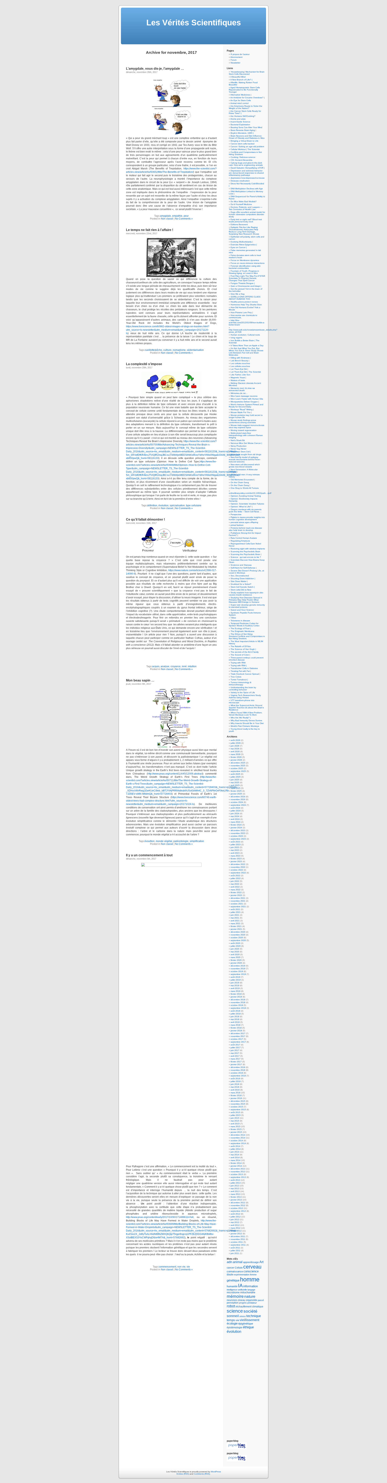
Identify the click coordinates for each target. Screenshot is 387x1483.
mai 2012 (235, 1222)
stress (242, 1316)
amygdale (165, 215)
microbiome (233, 1292)
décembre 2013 (238, 1169)
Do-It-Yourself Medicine (241, 204)
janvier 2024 (236, 827)
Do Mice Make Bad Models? (244, 201)
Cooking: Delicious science (243, 157)
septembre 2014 (238, 1143)
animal (237, 1262)
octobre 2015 (237, 1107)
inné (184, 666)
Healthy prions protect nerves (244, 302)
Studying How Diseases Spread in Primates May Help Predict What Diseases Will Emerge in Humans (245, 600)
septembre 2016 (238, 1076)
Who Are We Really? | (241, 718)
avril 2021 (235, 921)
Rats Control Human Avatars (244, 538)
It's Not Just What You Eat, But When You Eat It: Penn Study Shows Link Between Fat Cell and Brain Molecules (246, 351)
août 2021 (235, 909)
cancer (230, 1267)
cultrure (167, 350)
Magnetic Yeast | (238, 377)
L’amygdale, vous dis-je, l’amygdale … (155, 68)
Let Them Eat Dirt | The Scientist (246, 372)
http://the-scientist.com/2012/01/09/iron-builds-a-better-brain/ (247, 322)
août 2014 (235, 1146)
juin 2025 (235, 780)
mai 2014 (235, 1155)
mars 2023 (235, 856)
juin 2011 (235, 1253)
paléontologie (180, 841)
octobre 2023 (237, 836)
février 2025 (236, 791)
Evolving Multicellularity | (242, 242)
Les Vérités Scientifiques (193, 22)
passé (261, 1300)
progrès (243, 1303)
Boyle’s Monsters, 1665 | (242, 133)
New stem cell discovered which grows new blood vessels (244, 465)
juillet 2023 (236, 844)
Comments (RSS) (202, 1474)
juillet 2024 (236, 811)
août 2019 (235, 977)
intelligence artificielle (237, 1289)
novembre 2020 (238, 935)
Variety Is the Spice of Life (243, 692)
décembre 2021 (238, 898)
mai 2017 (235, 1053)
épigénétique (245, 1323)
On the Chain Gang (240, 482)
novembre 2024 (238, 799)
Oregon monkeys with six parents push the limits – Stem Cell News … (245, 510)
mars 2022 (235, 890)
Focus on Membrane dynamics (245, 260)
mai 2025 (235, 782)
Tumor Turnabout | (239, 679)
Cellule (239, 1267)
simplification (197, 841)
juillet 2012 (236, 1217)
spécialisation (177, 505)
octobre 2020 (237, 937)
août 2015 (235, 1112)
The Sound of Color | (240, 655)
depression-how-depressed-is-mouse (248, 178)
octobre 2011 (237, 1242)
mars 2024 (235, 822)
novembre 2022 (238, 867)
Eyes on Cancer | (239, 247)
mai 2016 (235, 1087)
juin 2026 (235, 746)
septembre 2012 (238, 1211)
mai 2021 (235, 918)
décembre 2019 (238, 966)
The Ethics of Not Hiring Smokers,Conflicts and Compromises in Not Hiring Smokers (247, 636)
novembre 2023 (238, 833)
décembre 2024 (238, 796)
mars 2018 (235, 1025)
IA (240, 1285)
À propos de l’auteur (240, 54)
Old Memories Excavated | (243, 479)
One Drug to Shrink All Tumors (245, 488)
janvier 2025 (236, 794)
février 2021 (236, 926)
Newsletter (235, 63)
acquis (155, 666)
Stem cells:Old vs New (241, 590)
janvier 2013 (236, 1200)
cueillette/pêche (153, 350)
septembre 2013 (238, 1177)
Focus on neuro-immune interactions (247, 263)
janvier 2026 (236, 760)
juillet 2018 (236, 1014)
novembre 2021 (238, 901)
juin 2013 (235, 1186)
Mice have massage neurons (244, 396)
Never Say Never (238, 449)
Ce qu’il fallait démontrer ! (145, 519)
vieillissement (249, 1320)
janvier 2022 (236, 895)
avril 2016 (235, 1090)
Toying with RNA (238, 663)
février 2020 (236, 960)
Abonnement (236, 57)
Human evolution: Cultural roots (245, 335)
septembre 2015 (238, 1109)
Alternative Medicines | (240, 95)
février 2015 (236, 1129)
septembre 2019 (238, 974)
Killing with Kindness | (241, 358)
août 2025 (235, 774)
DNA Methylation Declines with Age (247, 188)
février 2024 (236, 825)
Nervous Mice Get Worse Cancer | (246, 443)
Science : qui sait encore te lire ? (246, 557)
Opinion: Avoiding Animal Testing (246, 496)
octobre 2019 (237, 971)
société (250, 1311)
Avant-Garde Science (240, 122)
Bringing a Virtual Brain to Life (244, 141)
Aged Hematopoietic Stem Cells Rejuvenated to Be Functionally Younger (244, 89)
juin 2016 (235, 1084)
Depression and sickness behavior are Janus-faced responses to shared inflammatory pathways (246, 173)
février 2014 (236, 1163)
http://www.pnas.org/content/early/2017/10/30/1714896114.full (160, 1217)
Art (261, 1262)
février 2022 (236, 892)
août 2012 (235, 1214)
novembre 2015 (238, 1104)
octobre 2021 (237, 904)
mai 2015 (235, 1121)
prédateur (252, 1303)
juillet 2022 (236, 878)
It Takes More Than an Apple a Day (247, 345)
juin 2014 (235, 1152)
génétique (233, 1280)
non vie (181, 1266)
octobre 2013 (237, 1174)
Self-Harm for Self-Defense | (244, 568)
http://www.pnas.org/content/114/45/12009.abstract (175, 773)
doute (230, 1274)
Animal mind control (239, 103)
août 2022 (235, 875)
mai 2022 (235, 884)
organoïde (251, 1300)
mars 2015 (235, 1126)
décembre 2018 (238, 999)
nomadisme (179, 350)
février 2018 (236, 1028)
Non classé (167, 218)
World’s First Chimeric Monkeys (245, 726)
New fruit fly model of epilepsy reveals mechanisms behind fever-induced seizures (244, 459)
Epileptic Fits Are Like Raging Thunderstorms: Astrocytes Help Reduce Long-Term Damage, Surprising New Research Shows (244, 230)
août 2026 (235, 740)
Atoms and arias (238, 119)
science (235, 1311)
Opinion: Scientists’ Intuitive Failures (247, 504)
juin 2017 (235, 1050)
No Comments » (184, 218)
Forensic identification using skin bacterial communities (245, 267)
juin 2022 (235, 881)
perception (232, 1302)
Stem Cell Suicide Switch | (243, 587)
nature (249, 1296)
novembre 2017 (238, 1036)
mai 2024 (235, 816)
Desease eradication (240, 181)
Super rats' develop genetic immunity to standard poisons (247, 606)
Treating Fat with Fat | (241, 671)
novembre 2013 (238, 1171)
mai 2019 (235, 985)
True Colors (236, 677)
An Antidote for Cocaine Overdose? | (247, 97)
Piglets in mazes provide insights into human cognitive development (247, 518)
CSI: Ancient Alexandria (241, 160)
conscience (251, 1271)
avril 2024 (235, 819)
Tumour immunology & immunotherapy (240, 683)
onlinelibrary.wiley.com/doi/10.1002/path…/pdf (250, 493)
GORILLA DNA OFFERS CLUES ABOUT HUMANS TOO (244, 298)
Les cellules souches (240, 363)
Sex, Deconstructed (240, 576)
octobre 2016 (237, 1073)
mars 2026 (235, 754)
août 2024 (235, 808)
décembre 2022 (238, 864)
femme (253, 1274)
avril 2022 (235, 887)
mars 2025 (235, 788)
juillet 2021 (236, 912)
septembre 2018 (238, 1008)
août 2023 (235, 842)
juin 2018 (235, 1016)
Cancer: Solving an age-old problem (247, 146)
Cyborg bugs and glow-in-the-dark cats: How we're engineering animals (246, 164)
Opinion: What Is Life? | (242, 506)
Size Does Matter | (239, 581)
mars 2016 (235, 1093)
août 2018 (235, 1011)
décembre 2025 (238, 763)
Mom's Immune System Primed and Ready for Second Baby (246, 405)
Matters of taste (238, 380)
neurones (232, 1300)
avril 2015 (235, 1124)
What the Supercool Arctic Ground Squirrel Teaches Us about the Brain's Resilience (246, 707)
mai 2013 (235, 1188)
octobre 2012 (237, 1208)
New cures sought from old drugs (246, 454)
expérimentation (241, 1274)
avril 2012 (235, 1225)
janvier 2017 (236, 1064)
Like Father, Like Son (240, 375)
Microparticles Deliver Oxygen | (245, 402)
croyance (176, 666)
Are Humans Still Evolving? (242, 116)
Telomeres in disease (240, 620)
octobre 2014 (237, 1140)
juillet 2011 (235, 1250)
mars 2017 (235, 1059)
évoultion (150, 841)
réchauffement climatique (249, 1306)
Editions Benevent (239, 224)
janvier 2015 (236, 1132)
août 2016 (235, 1078)
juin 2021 (235, 915)
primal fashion (237, 525)
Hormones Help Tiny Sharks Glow (246, 304)
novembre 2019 (238, 968)
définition (152, 505)
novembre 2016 (238, 1070)
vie (188, 1266)
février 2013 (236, 1197)
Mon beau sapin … (140, 680)
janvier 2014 (236, 1166)
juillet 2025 (236, 777)
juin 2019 (235, 983)
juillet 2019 (236, 980)
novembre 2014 (238, 1138)
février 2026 (236, 757)
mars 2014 (235, 1160)
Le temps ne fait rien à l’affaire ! (149, 230)
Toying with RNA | (239, 665)
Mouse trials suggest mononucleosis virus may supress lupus (246, 426)
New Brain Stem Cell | (241, 451)
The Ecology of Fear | (241, 628)
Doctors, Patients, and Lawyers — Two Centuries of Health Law (245, 208)
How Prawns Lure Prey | (242, 312)
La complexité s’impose (144, 364)
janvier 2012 (236, 1233)
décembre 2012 (238, 1202)
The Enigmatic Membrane (242, 631)
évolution (163, 505)
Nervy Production (239, 446)
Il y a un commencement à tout (149, 855)
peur (186, 215)
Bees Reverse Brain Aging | (243, 130)
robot (231, 1306)
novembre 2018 (238, 1002)
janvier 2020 (236, 963)
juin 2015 (235, 1118)
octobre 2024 (237, 802)
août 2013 (235, 1180)
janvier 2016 (236, 1098)
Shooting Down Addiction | (243, 578)
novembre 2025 (238, 765)
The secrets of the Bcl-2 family (245, 652)
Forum (233, 60)
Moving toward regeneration (244, 430)
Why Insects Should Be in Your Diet (247, 723)
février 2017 (236, 1061)
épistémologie (234, 1327)
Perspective (236, 514)
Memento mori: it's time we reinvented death (242, 389)
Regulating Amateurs (240, 541)
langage (251, 1289)
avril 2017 (235, 1056)
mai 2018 (235, 1019)
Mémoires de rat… (239, 393)
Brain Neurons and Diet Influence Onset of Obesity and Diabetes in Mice (247, 137)
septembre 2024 (238, 805)
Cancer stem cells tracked (242, 144)
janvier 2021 (236, 929)
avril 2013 (235, 1191)
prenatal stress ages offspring (244, 522)
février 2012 (236, 1231)
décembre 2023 (238, 830)
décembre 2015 (238, 1101)
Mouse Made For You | (241, 412)
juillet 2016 (236, 1081)
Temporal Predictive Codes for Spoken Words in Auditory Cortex (244, 624)
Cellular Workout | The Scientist (245, 149)
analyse (165, 666)
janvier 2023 (236, 861)
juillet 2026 (236, 743)
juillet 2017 (236, 1047)
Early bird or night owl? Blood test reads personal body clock (245, 220)
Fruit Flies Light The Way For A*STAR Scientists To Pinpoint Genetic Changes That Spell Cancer (247, 278)
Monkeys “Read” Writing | (242, 409)
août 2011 (235, 1248)
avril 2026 (235, 751)
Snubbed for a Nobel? (241, 584)
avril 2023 (235, 853)
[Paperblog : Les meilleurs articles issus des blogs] (237, 1448)
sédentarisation (195, 350)
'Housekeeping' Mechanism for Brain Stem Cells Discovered (246, 73)
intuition (192, 666)
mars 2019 (235, 991)
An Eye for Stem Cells (240, 100)
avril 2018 (235, 1022)
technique (253, 1316)
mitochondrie (247, 1292)
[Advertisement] (239, 1412)
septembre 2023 (238, 839)
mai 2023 (235, 850)
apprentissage (251, 1262)
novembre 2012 (238, 1205)
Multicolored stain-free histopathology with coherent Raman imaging (246, 435)
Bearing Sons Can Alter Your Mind (246, 127)
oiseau (241, 1300)
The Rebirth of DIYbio (241, 646)
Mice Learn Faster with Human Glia (247, 399)
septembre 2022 (238, 873)
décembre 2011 (238, 1236)
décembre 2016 (238, 1067)
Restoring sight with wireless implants (248, 549)
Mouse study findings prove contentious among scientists (242, 421)
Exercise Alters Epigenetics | (244, 244)
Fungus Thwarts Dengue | (243, 283)
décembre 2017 (238, 1033)
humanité (232, 1286)
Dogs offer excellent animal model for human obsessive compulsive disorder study (247, 214)
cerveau (252, 1267)
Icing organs (236, 338)
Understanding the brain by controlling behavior (242, 688)
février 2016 (236, 1095)
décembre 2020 (238, 932)
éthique (248, 1327)
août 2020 (235, 943)
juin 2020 (235, 949)
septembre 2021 (238, 906)
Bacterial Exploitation (240, 124)
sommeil (233, 1316)
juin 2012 (235, 1219)
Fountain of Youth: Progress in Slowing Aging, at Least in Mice (244, 272)
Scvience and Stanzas (241, 565)
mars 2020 (235, 957)
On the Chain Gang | (240, 485)
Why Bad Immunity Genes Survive (246, 720)
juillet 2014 (236, 1149)
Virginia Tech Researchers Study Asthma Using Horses (245, 696)
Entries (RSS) (183, 1474)
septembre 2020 (238, 940)
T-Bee (233, 618)
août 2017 (235, 1045)
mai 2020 (235, 952)
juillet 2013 (236, 1183)
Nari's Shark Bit (238, 440)
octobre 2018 (237, 1005)
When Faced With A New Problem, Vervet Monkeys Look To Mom (245, 713)
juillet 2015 (236, 1115)
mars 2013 (235, 1194)
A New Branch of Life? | (241, 80)
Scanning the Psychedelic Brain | (246, 554)
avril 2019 (235, 988)
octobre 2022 (237, 870)
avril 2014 (235, 1157)
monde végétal (164, 841)
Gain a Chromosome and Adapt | (246, 286)
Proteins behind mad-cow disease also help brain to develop (245, 529)
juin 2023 (235, 847)
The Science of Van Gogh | (243, 649)
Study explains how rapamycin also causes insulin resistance (246, 593)
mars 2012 (235, 1228)
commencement (167, 1266)
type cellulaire (193, 505)
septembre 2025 (238, 771)
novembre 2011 (238, 1239)
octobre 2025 (237, 768)
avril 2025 (235, 785)
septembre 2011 (238, 1245)
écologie (232, 1323)
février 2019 (236, 994)
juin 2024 (235, 813)
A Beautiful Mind (238, 77)
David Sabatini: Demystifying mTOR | (248, 168)
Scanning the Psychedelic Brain (245, 551)
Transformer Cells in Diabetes (244, 668)
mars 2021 (235, 923)
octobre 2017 (237, 1039)
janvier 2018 (236, 1030)
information (250, 1286)
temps (231, 1320)
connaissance (235, 1271)
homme (249, 1279)
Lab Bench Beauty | (240, 360)
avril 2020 (235, 954)
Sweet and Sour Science (242, 610)
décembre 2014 (238, 1135)
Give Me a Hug (237, 294)
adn (229, 1262)
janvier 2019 (236, 997)
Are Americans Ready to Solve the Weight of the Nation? (245, 107)
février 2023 (236, 858)
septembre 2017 (238, 1042)
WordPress (216, 1472)
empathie (177, 215)
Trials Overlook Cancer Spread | (245, 674)
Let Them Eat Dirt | (239, 369)
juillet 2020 (236, 946)
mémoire (235, 1296)
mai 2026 (235, 749)
